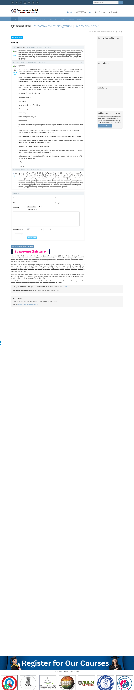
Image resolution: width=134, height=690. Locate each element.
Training (22, 19)
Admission (32, 19)
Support (63, 19)
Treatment (42, 19)
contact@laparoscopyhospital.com (107, 12)
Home (14, 19)
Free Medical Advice (87, 26)
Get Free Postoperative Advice (23, 247)
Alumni (71, 19)
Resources (53, 19)
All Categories (20, 47)
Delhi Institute (101, 9)
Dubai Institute (110, 9)
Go (121, 3)
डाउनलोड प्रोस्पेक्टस (105, 126)
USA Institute (119, 9)
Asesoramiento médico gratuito (52, 26)
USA (119, 32)
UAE (114, 32)
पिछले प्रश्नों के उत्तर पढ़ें (17, 37)
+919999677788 (79, 12)
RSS (65, 286)
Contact (80, 19)
